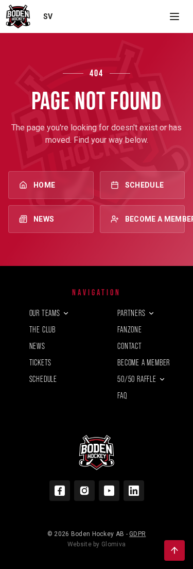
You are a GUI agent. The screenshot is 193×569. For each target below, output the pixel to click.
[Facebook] (59, 490)
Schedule (144, 185)
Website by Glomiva (96, 544)
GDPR (137, 534)
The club (42, 329)
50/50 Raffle (136, 379)
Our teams (44, 313)
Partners (131, 313)
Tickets (40, 362)
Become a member (155, 219)
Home (44, 185)
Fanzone (129, 329)
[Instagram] (84, 490)
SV (48, 16)
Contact (129, 346)
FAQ (122, 395)
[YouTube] (109, 490)
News (43, 219)
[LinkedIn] (134, 490)
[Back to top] (174, 550)
